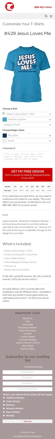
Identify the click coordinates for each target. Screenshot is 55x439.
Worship (10, 416)
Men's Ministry (13, 412)
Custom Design (27, 337)
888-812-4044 (43, 7)
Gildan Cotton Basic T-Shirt (21, 114)
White (11, 141)
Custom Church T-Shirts (28, 343)
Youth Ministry (13, 401)
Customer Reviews (28, 340)
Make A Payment (27, 331)
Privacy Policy (28, 349)
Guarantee (27, 325)
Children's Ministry (15, 398)
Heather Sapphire (17, 119)
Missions (10, 405)
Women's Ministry (15, 409)
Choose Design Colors (13, 130)
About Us (27, 318)
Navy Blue (13, 136)
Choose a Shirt (10, 109)
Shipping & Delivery (27, 328)
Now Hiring (27, 346)
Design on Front (12, 125)
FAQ (27, 322)
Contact (27, 334)
